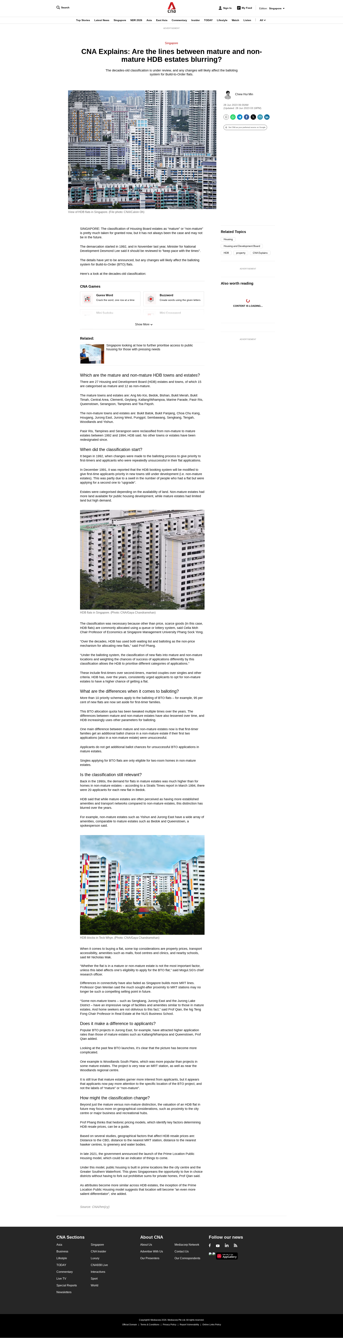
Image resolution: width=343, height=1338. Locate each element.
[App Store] (213, 1255)
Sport (94, 1278)
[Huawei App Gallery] (227, 1256)
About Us (146, 1244)
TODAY (208, 20)
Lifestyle (222, 20)
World (94, 1285)
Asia (149, 20)
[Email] (260, 118)
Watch (235, 20)
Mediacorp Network (187, 1244)
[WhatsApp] (233, 118)
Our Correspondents (187, 1258)
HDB (226, 252)
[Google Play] (210, 1255)
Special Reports (66, 1285)
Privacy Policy (169, 1324)
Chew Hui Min (244, 94)
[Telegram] (239, 118)
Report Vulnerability (189, 1324)
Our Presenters (149, 1258)
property (240, 252)
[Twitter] (253, 118)
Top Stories (83, 20)
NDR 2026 (136, 20)
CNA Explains (260, 252)
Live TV (61, 1278)
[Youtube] (218, 1246)
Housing (228, 239)
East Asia (161, 20)
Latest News (101, 20)
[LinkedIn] (267, 118)
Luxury (95, 1258)
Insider (195, 20)
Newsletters (63, 1292)
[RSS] (235, 1246)
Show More (142, 324)
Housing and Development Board (242, 246)
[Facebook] (246, 118)
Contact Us (182, 1251)
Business (62, 1251)
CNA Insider (98, 1251)
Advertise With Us (151, 1251)
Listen (247, 20)
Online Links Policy (211, 1324)
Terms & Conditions (149, 1324)
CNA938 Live (99, 1265)
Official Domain (129, 1324)
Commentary (179, 20)
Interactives (98, 1271)
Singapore (120, 20)
